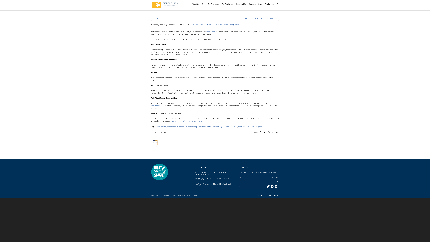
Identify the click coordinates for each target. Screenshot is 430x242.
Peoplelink (233, 127)
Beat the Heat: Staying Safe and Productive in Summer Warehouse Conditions (211, 173)
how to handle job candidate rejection (169, 127)
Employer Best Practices (201, 25)
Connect (252, 4)
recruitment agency (255, 127)
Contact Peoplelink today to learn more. (187, 121)
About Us (195, 4)
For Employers (227, 4)
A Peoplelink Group (176, 195)
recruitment (210, 32)
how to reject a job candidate (196, 127)
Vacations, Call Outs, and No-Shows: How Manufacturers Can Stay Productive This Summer (212, 179)
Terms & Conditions (272, 195)
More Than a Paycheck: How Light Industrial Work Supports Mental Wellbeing (213, 185)
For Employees (213, 4)
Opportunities (241, 4)
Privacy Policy (259, 195)
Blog (203, 4)
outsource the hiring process (218, 127)
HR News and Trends (220, 25)
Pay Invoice (269, 4)
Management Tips (235, 25)
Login (260, 4)
